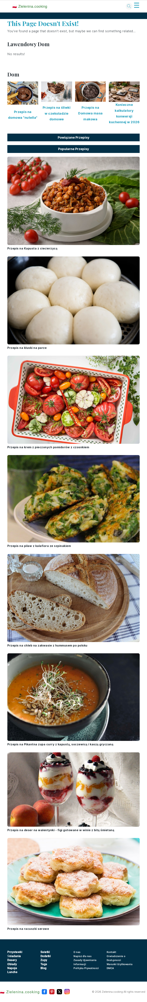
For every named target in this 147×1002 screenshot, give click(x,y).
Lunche (12, 972)
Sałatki (45, 952)
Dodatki (46, 956)
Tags (44, 964)
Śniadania (14, 956)
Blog (44, 968)
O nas (77, 952)
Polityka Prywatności (86, 968)
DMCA (110, 968)
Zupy (44, 960)
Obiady (12, 964)
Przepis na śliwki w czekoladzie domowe (57, 113)
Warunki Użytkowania (120, 964)
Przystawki (14, 952)
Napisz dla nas (82, 956)
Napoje (12, 968)
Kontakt (111, 952)
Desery (12, 960)
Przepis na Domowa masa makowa (90, 113)
